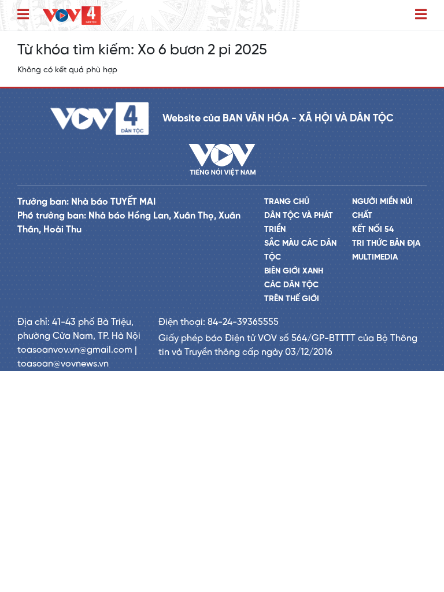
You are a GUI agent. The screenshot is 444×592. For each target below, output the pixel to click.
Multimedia (375, 257)
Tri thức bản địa (386, 243)
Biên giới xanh (293, 271)
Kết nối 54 (373, 229)
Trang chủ (286, 202)
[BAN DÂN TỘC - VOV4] (72, 15)
